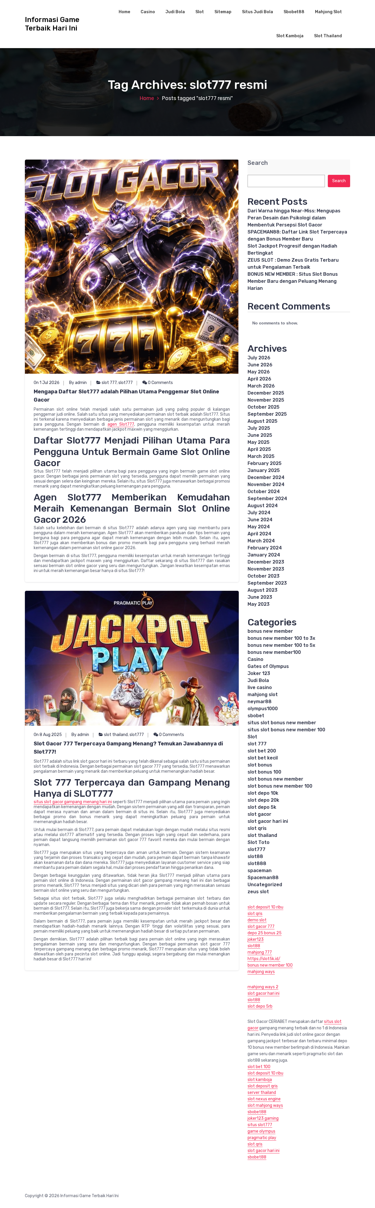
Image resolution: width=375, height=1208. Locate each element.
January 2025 (264, 470)
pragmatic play (262, 1137)
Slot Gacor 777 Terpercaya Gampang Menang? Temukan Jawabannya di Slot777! (128, 747)
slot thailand (116, 734)
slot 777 (109, 382)
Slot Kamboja (290, 35)
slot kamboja (260, 1079)
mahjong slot (263, 694)
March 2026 (261, 386)
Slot (199, 11)
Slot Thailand (328, 35)
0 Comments (160, 382)
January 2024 (264, 555)
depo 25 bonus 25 (265, 932)
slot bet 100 (259, 1066)
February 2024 (265, 548)
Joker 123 (259, 673)
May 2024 (259, 526)
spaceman (260, 870)
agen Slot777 (121, 424)
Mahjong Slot (328, 11)
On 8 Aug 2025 (48, 734)
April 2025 (259, 449)
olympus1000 (263, 708)
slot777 (125, 382)
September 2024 (267, 498)
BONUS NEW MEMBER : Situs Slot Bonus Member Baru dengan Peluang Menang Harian (293, 281)
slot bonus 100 (264, 772)
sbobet (256, 715)
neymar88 (260, 701)
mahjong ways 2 (263, 986)
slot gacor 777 (261, 926)
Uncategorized (265, 884)
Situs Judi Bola (257, 11)
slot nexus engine (264, 1099)
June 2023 (260, 597)
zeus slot (258, 891)
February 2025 (265, 463)
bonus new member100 (274, 652)
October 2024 (264, 491)
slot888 (257, 863)
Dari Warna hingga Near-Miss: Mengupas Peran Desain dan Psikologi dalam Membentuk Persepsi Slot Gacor (294, 218)
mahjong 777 (260, 952)
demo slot (257, 920)
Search (258, 163)
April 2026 (259, 379)
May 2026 (259, 372)
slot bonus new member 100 (280, 786)
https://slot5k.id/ (264, 958)
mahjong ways (261, 971)
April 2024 (259, 534)
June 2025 (260, 435)
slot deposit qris (263, 1086)
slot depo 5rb (260, 1006)
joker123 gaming (263, 1118)
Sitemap (222, 11)
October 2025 (263, 407)
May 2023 (259, 604)
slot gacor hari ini (268, 821)
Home (124, 11)
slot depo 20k (263, 800)
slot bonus (260, 765)
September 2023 (267, 583)
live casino (260, 687)
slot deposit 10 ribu (265, 907)
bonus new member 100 (270, 965)
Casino (148, 11)
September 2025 (267, 414)
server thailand (262, 1092)
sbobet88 (257, 1111)
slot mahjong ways (265, 1105)
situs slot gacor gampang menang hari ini (73, 801)
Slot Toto (259, 842)
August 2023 (262, 590)
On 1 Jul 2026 (46, 382)
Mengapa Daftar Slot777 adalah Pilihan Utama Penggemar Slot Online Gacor (126, 395)
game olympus (261, 1131)
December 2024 (266, 477)
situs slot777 (260, 1124)
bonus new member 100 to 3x (281, 638)
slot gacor (259, 814)
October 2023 (263, 576)
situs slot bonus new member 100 (286, 729)
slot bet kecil (263, 758)
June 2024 (260, 519)
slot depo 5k (262, 807)
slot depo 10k (263, 793)
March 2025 (261, 456)
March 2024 (261, 541)
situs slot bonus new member (282, 722)
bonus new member (270, 631)
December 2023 (266, 562)
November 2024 (266, 484)
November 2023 (266, 569)
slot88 (255, 856)
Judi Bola (175, 11)
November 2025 (266, 400)
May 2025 (259, 442)
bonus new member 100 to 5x (281, 645)
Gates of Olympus (268, 666)
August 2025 (262, 421)
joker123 (256, 939)
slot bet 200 (262, 751)
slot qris (257, 828)
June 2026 (260, 365)
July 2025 (259, 428)
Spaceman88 (263, 877)
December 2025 (266, 393)
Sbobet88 (294, 11)
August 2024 (263, 505)
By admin (78, 382)
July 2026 (259, 358)
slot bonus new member (275, 779)
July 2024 (259, 512)
